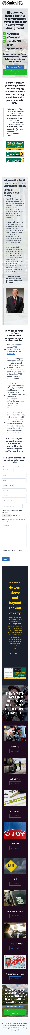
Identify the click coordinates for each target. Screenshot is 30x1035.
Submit (5, 559)
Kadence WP (15, 1030)
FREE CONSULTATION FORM (13, 349)
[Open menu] (26, 3)
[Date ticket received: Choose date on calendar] (24, 506)
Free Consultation (14, 334)
